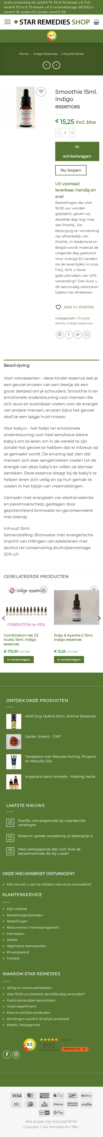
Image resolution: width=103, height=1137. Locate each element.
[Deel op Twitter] (78, 335)
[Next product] (46, 65)
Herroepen (15, 934)
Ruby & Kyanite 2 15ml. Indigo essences (73, 637)
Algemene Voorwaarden (26, 946)
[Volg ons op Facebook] (7, 1055)
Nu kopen (71, 170)
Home (24, 54)
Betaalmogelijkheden (25, 915)
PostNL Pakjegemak (23, 1025)
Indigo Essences (45, 54)
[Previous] (4, 628)
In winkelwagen (77, 151)
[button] (7, 22)
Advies (12, 940)
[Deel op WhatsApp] (60, 335)
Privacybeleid (18, 952)
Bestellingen (17, 921)
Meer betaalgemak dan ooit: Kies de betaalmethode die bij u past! (49, 851)
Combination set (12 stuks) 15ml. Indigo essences (21, 639)
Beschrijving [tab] (17, 365)
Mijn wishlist (17, 909)
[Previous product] (56, 65)
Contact (13, 958)
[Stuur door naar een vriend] (87, 335)
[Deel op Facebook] (69, 335)
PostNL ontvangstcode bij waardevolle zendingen (52, 823)
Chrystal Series (73, 54)
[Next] (99, 628)
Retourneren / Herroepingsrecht (33, 927)
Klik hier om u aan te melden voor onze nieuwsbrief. (49, 884)
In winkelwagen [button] (18, 659)
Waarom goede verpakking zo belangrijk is (55, 836)
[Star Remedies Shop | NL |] (51, 22)
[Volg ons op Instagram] (16, 1055)
